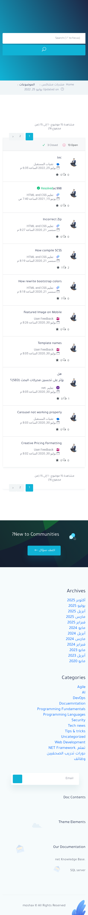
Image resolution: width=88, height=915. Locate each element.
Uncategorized (73, 737)
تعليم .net (47, 388)
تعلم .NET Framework (66, 748)
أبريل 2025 (76, 612)
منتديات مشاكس (52, 84)
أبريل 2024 (76, 634)
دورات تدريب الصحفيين (66, 754)
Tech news (76, 726)
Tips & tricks (75, 732)
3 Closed (52, 145)
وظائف (79, 759)
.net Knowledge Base (70, 860)
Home (70, 84)
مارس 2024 (75, 639)
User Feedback (43, 318)
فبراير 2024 (76, 645)
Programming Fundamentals (61, 710)
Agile (81, 687)
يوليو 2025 (76, 606)
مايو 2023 (77, 651)
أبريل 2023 (76, 656)
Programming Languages (64, 715)
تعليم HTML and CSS (40, 195)
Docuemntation (72, 704)
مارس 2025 (75, 617)
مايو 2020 (77, 662)
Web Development (70, 743)
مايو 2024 (77, 628)
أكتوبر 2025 (76, 601)
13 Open (73, 145)
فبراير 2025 (76, 623)
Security (78, 721)
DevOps (79, 698)
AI (83, 693)
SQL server (77, 870)
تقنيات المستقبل (43, 164)
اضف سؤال (46, 550)
